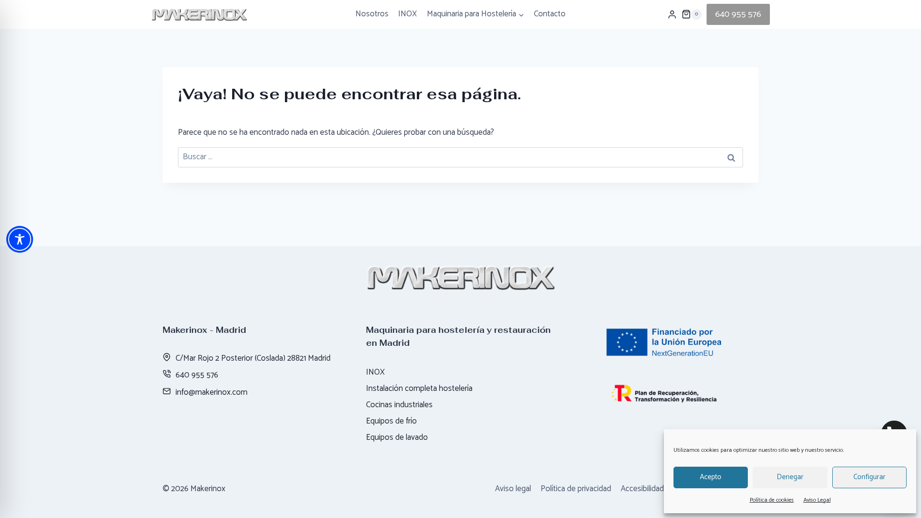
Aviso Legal (817, 500)
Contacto (550, 14)
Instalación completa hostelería (419, 388)
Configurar (869, 477)
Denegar (790, 477)
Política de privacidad (576, 488)
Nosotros (372, 14)
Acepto (710, 477)
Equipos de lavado (397, 437)
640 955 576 (738, 14)
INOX (407, 14)
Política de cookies (772, 500)
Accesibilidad (642, 488)
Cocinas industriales (399, 405)
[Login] (672, 14)
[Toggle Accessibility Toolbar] (19, 239)
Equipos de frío (391, 421)
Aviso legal (513, 488)
